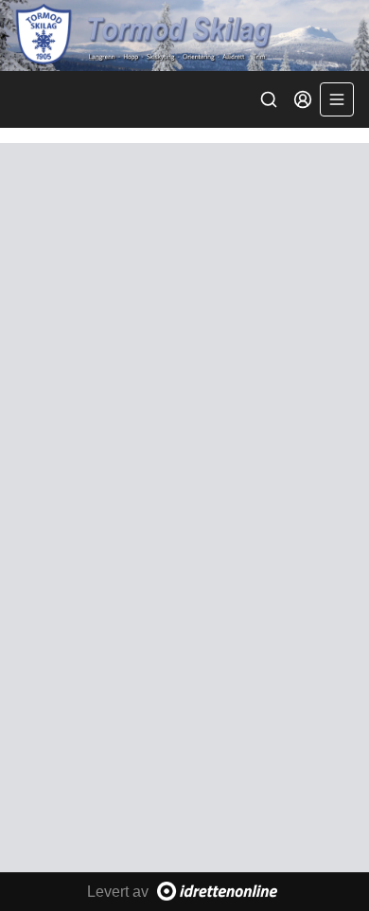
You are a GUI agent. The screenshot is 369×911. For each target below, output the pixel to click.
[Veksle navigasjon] (337, 99)
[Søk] (269, 99)
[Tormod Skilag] (184, 35)
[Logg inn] (303, 99)
